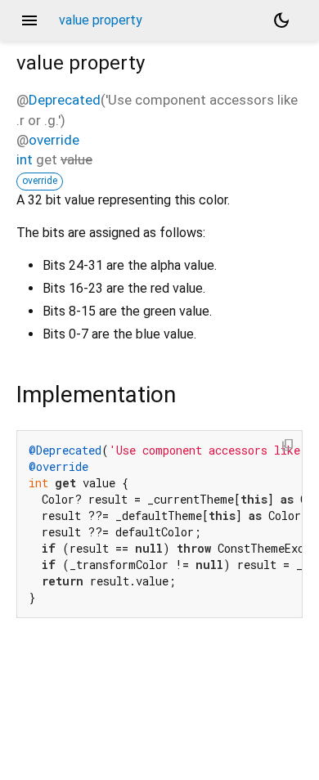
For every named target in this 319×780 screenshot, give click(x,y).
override (54, 140)
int (24, 159)
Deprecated (65, 100)
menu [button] (29, 20)
